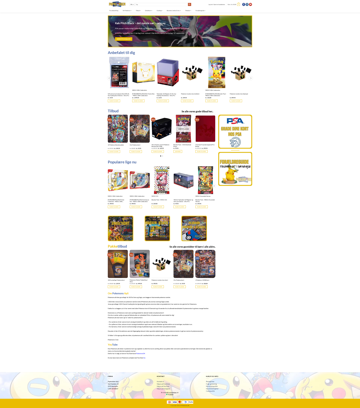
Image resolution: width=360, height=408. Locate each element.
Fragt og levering (211, 384)
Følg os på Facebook (163, 384)
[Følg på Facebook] (243, 4)
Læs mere (200, 151)
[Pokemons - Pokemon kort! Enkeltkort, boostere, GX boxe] (117, 4)
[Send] (189, 4)
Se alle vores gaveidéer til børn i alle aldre (192, 246)
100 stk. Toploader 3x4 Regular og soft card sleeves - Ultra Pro (183, 200)
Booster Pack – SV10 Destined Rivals (204, 145)
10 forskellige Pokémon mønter (117, 145)
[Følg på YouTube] (250, 4)
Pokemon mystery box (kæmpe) (239, 94)
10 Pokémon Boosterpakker (138, 145)
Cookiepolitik (210, 391)
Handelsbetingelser (212, 389)
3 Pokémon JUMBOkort (202, 280)
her (144, 358)
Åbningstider (210, 381)
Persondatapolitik (212, 386)
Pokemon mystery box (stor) (160, 280)
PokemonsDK (140, 353)
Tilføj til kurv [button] (135, 151)
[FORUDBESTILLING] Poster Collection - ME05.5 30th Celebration (116, 200)
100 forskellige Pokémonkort (116, 280)
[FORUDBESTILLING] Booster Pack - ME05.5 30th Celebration (215, 94)
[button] (216, 4)
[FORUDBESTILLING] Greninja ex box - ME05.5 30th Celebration (139, 200)
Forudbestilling (113, 10)
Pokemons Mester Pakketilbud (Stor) (138, 281)
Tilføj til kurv (114, 100)
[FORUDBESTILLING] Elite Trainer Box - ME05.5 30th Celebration (143, 94)
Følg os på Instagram (163, 389)
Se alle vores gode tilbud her (197, 111)
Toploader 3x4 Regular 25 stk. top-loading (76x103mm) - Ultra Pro (166, 94)
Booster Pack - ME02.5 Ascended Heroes (205, 200)
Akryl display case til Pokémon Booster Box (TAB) (182, 145)
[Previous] (111, 130)
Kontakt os (160, 381)
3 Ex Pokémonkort (157, 145)
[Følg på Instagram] (247, 4)
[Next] (211, 130)
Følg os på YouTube (163, 386)
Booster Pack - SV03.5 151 (159, 200)
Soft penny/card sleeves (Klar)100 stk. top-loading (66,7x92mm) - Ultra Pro (118, 94)
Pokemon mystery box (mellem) (190, 94)
